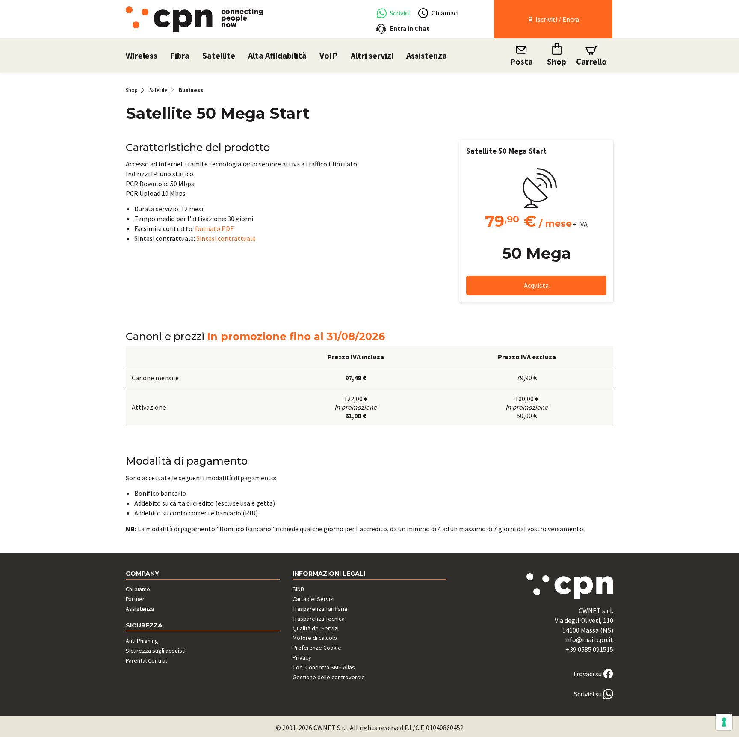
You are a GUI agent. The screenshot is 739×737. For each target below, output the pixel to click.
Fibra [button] (179, 55)
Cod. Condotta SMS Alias (324, 667)
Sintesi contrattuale (226, 238)
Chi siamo (138, 589)
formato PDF (214, 228)
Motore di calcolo (315, 638)
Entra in (409, 28)
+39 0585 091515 (589, 649)
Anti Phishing (142, 641)
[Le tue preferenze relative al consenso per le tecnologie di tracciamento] (724, 722)
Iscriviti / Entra (556, 19)
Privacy (302, 657)
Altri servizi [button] (372, 55)
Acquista (536, 285)
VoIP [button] (328, 55)
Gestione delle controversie (329, 677)
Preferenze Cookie (317, 647)
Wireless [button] (141, 55)
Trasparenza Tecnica (319, 618)
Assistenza (426, 55)
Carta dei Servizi (313, 599)
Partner (135, 599)
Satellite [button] (218, 55)
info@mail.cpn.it (588, 639)
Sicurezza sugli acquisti (156, 650)
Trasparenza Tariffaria (320, 609)
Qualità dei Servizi (316, 628)
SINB (298, 589)
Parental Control (146, 660)
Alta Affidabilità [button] (277, 55)
